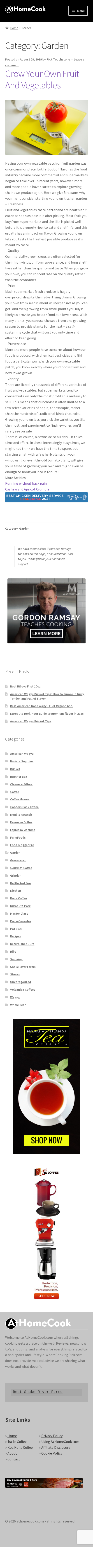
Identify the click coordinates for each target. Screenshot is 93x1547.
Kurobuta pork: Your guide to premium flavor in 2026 (47, 714)
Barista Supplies (21, 761)
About (12, 1453)
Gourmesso (18, 860)
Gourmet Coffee (21, 868)
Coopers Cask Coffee (24, 807)
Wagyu (15, 997)
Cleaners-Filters (21, 784)
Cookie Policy (51, 1453)
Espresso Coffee (21, 822)
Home (14, 28)
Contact (13, 1459)
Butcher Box (18, 777)
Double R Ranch (21, 815)
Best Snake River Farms (38, 1392)
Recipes (15, 936)
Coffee (14, 792)
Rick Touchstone (58, 59)
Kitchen (15, 891)
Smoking (16, 959)
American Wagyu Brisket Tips (30, 721)
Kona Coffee (18, 898)
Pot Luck (16, 929)
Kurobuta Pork (20, 906)
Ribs (13, 951)
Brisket (15, 769)
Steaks (15, 974)
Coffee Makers (20, 799)
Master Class (19, 913)
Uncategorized (20, 982)
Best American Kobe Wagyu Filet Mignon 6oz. (41, 706)
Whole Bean (18, 1005)
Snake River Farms (23, 967)
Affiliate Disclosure (55, 1447)
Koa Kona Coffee (20, 1447)
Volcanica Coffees (22, 989)
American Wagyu (22, 754)
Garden (24, 528)
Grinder (15, 875)
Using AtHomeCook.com (60, 1441)
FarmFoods (18, 837)
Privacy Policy (52, 1435)
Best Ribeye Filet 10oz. (26, 686)
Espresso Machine (22, 830)
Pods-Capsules (20, 921)
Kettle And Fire (20, 883)
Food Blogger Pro (22, 845)
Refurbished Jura (22, 944)
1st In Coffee (17, 1441)
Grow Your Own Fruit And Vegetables (42, 79)
